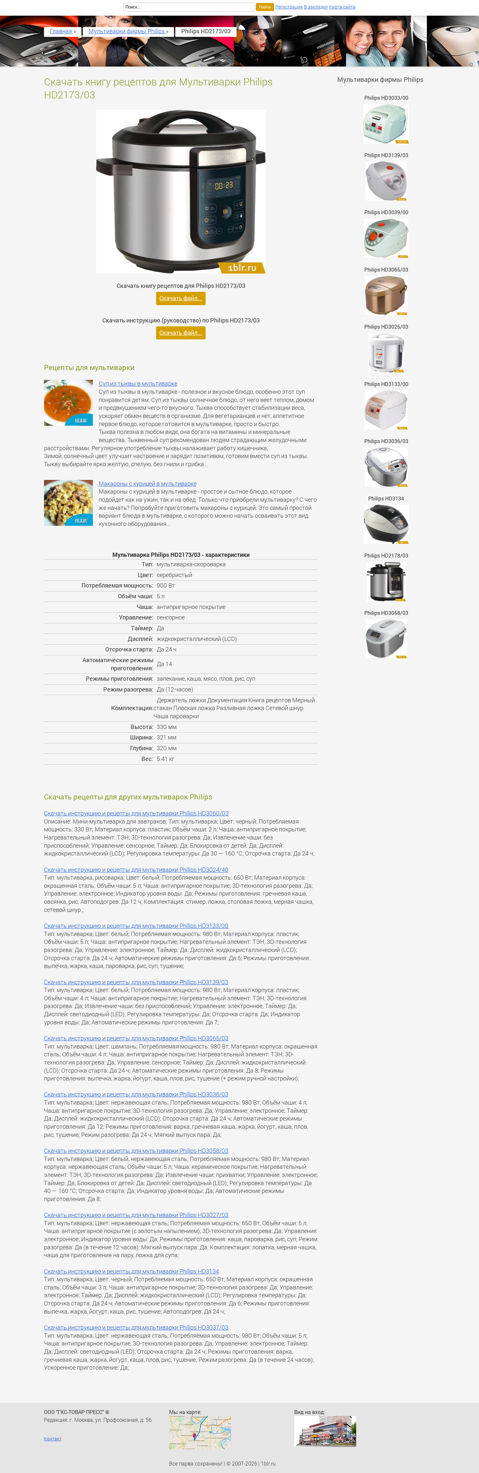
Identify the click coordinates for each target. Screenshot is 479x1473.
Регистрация (289, 7)
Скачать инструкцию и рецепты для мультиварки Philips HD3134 (131, 1271)
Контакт (53, 1439)
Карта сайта (342, 7)
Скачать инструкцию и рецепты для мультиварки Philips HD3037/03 (136, 1327)
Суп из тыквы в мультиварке (138, 383)
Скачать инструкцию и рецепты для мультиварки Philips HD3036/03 (136, 1094)
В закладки (316, 7)
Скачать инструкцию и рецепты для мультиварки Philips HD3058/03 (136, 1150)
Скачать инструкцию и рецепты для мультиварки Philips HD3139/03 (136, 982)
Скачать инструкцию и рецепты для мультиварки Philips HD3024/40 (136, 869)
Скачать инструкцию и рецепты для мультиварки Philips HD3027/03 (136, 1215)
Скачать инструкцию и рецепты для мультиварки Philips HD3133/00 (136, 926)
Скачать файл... (180, 298)
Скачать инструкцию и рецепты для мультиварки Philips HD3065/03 (136, 1038)
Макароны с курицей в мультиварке (147, 483)
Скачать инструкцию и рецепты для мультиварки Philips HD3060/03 (136, 813)
